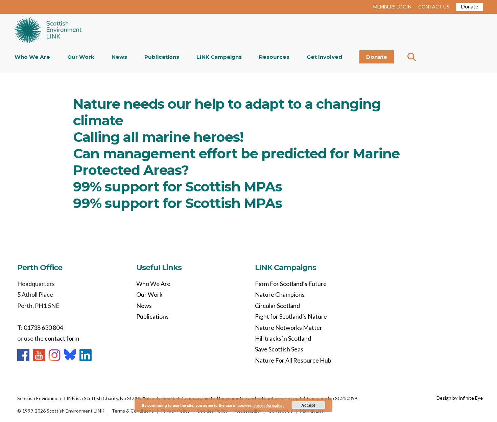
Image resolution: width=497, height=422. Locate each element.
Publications (161, 57)
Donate (469, 6)
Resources (274, 57)
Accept (308, 405)
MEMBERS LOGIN (392, 6)
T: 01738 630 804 (40, 327)
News (119, 57)
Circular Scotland (277, 305)
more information (269, 405)
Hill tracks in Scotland (283, 338)
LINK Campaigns (219, 57)
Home (48, 31)
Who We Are (32, 57)
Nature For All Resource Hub (293, 360)
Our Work (80, 57)
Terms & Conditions (133, 411)
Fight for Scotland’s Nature (291, 316)
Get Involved (324, 57)
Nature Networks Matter (288, 327)
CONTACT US (433, 6)
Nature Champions (280, 294)
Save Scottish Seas (279, 349)
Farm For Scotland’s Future (291, 283)
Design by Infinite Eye (459, 398)
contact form (62, 338)
